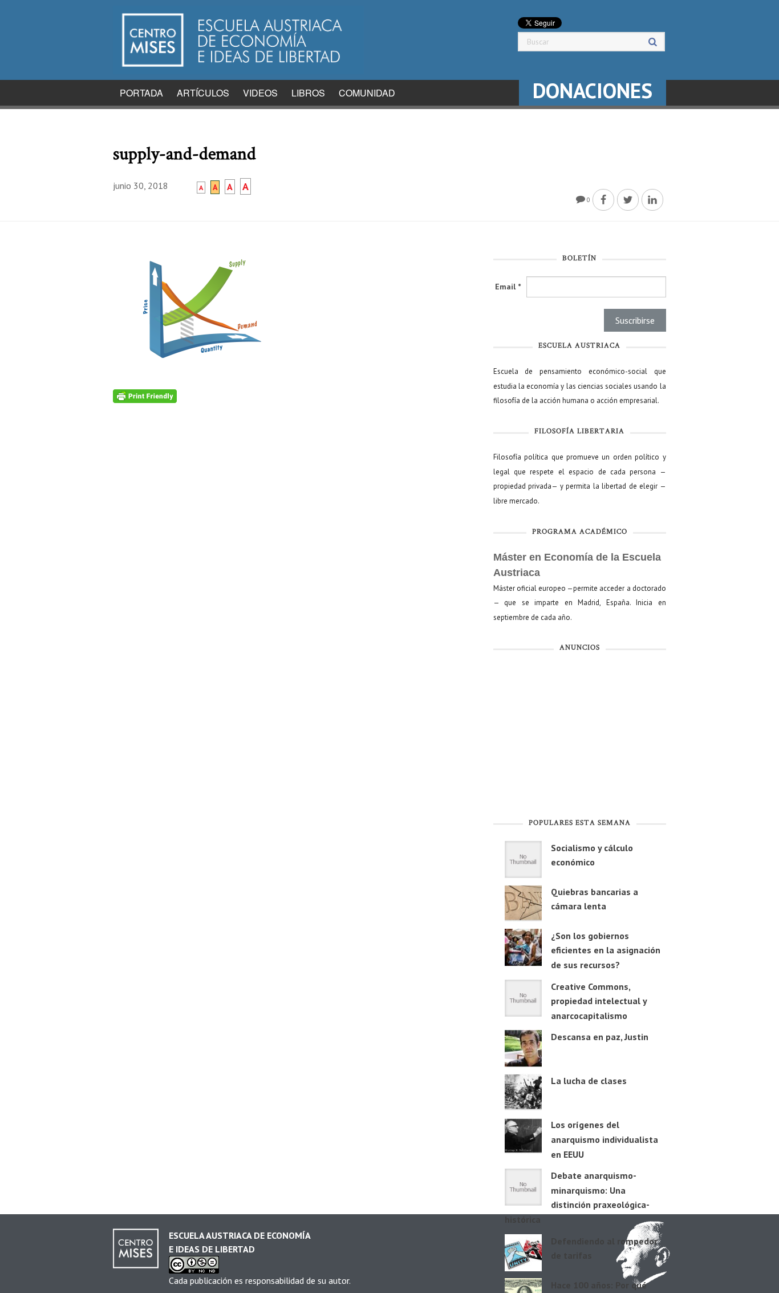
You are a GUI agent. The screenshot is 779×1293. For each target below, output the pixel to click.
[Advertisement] (579, 737)
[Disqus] (294, 545)
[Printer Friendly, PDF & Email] (145, 395)
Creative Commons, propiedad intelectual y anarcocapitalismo (599, 1001)
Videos (260, 92)
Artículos (203, 92)
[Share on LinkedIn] (652, 200)
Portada (141, 92)
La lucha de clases (589, 1080)
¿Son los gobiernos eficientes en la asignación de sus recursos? (605, 950)
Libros (308, 92)
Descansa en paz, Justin (599, 1036)
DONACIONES (592, 90)
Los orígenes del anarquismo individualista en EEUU (604, 1139)
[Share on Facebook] (603, 200)
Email (508, 286)
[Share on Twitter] (628, 200)
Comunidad (367, 92)
